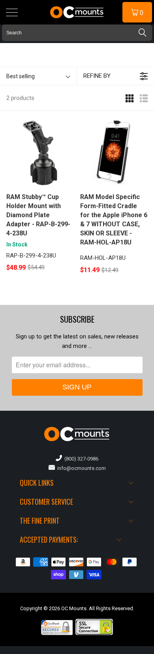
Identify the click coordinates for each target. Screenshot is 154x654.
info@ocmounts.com (80, 468)
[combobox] (77, 32)
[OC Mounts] (77, 12)
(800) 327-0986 (80, 459)
